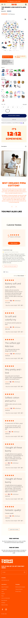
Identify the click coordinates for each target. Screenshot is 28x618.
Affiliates (3, 602)
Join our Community (5, 598)
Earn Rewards (4, 600)
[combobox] (19, 275)
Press (2, 595)
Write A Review (14, 243)
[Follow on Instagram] (6, 609)
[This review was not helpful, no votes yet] (21, 305)
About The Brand (4, 586)
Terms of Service (18, 589)
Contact (3, 593)
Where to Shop (4, 604)
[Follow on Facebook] (2, 609)
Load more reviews (14, 529)
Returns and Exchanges (20, 586)
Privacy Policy (18, 591)
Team (2, 591)
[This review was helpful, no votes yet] (18, 305)
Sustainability (4, 589)
